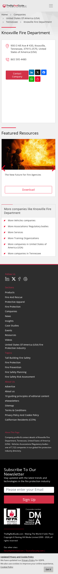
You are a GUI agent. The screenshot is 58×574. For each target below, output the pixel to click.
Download (28, 189)
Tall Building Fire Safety (17, 357)
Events (8, 330)
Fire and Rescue (13, 297)
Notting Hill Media (23, 537)
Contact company (17, 75)
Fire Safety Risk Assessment (20, 376)
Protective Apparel (15, 301)
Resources (10, 335)
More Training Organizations (23, 238)
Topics (8, 352)
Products (10, 292)
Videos (8, 339)
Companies (11, 311)
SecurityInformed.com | (15, 550)
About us (10, 391)
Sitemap (9, 405)
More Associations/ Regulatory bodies (28, 226)
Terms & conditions (15, 410)
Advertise (10, 386)
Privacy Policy (28, 560)
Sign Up (29, 499)
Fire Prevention (13, 367)
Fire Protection (13, 306)
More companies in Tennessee (24, 253)
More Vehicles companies (21, 220)
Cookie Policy (6, 567)
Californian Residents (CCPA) (20, 419)
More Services (15, 232)
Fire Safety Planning (15, 372)
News (8, 316)
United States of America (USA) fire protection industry (24, 346)
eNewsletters (12, 400)
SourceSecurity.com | (35, 550)
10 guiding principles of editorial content (27, 396)
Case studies (12, 325)
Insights (9, 320)
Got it (48, 569)
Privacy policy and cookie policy (22, 415)
